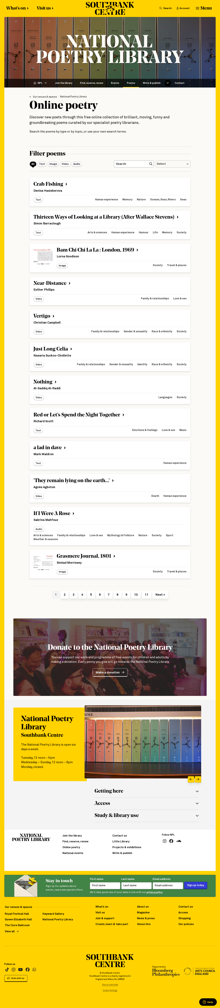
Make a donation (108, 672)
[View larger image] (143, 741)
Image (53, 164)
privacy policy (155, 892)
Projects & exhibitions (126, 847)
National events (72, 853)
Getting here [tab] (109, 791)
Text (42, 164)
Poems (131, 83)
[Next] (198, 779)
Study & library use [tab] (117, 815)
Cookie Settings (110, 990)
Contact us (119, 835)
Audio (76, 164)
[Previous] (191, 779)
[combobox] (173, 163)
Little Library (120, 841)
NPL (40, 83)
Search (167, 8)
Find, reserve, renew (91, 83)
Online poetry (71, 847)
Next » (160, 594)
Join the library (63, 83)
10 (136, 594)
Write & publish (152, 83)
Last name (127, 879)
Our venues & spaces (45, 97)
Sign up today (195, 885)
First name (96, 879)
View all (10, 931)
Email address (162, 879)
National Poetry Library (73, 96)
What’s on (16, 8)
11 (146, 594)
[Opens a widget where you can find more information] (208, 1002)
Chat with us (17, 978)
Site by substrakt (110, 985)
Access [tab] (102, 803)
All (33, 164)
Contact (179, 83)
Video (65, 164)
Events (115, 83)
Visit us (44, 8)
